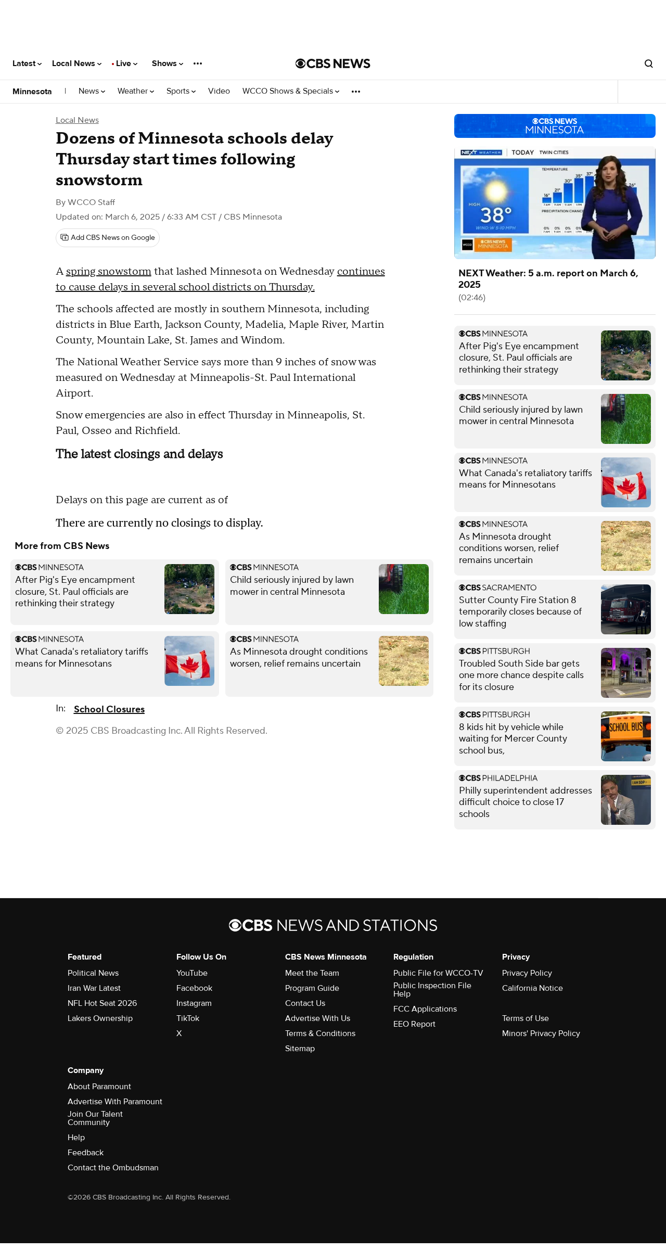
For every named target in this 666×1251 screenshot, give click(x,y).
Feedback (86, 1152)
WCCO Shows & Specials (288, 91)
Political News (93, 973)
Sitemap (300, 1048)
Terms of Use (525, 1018)
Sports (178, 91)
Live (124, 63)
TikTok (187, 1018)
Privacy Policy (527, 973)
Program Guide (312, 988)
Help (76, 1137)
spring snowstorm (108, 271)
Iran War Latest (94, 988)
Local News (74, 63)
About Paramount (99, 1086)
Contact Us (305, 1003)
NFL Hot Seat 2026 (102, 1003)
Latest (24, 63)
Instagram (194, 1003)
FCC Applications (425, 1009)
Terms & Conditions (320, 1033)
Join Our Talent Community (95, 1118)
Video (219, 91)
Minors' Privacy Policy (541, 1033)
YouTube (192, 973)
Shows (165, 63)
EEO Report (414, 1024)
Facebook (194, 988)
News (90, 91)
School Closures (109, 710)
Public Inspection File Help (432, 989)
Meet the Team (312, 973)
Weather (134, 91)
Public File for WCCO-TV (438, 973)
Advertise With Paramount (115, 1101)
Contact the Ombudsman (113, 1168)
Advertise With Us (317, 1018)
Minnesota (32, 91)
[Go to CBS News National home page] (333, 63)
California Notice (532, 988)
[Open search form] (649, 63)
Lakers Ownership (100, 1018)
